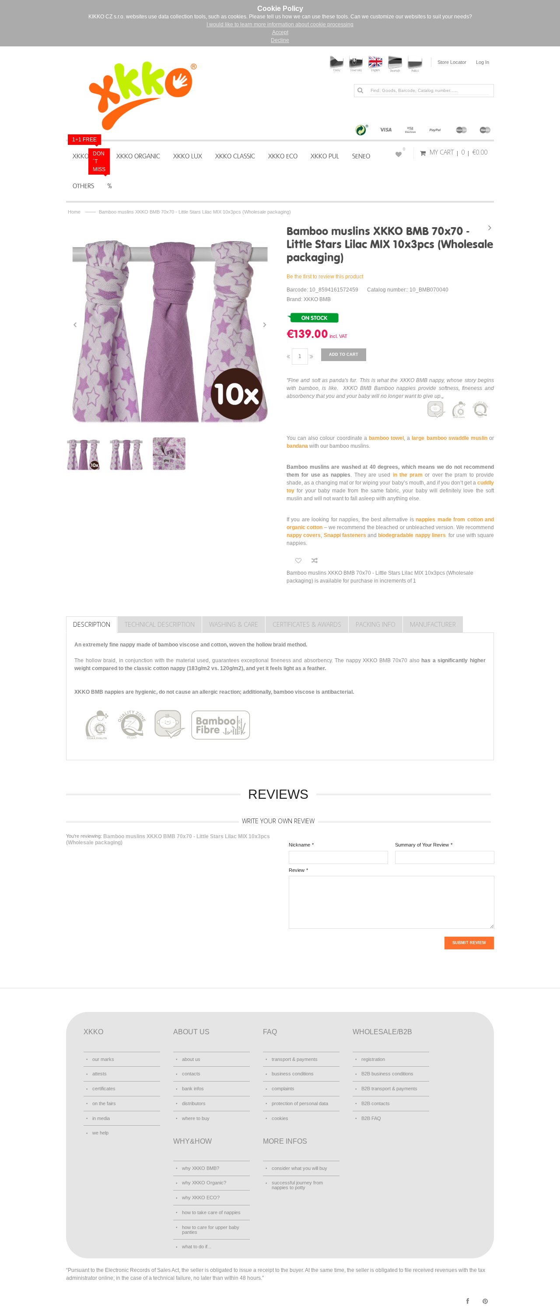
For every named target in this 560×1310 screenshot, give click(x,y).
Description (91, 624)
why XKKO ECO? (201, 1197)
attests (99, 1073)
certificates (104, 1088)
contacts (191, 1073)
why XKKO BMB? (200, 1168)
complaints (283, 1088)
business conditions (293, 1073)
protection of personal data (300, 1103)
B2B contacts (375, 1103)
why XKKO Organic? (204, 1182)
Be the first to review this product (325, 277)
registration (373, 1059)
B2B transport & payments (389, 1088)
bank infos (193, 1088)
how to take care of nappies (211, 1212)
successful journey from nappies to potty (297, 1185)
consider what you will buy (299, 1168)
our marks (103, 1059)
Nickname (299, 844)
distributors (194, 1103)
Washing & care (233, 624)
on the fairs (104, 1103)
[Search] (360, 90)
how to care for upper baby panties (210, 1230)
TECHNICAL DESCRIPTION (160, 624)
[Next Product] (489, 227)
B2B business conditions (387, 1073)
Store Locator (452, 62)
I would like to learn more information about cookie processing (280, 24)
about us (191, 1059)
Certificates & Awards (307, 624)
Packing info (376, 624)
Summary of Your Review (422, 844)
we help (100, 1132)
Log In (482, 62)
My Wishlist (404, 149)
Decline (280, 40)
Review (296, 870)
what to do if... (196, 1246)
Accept (280, 32)
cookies (280, 1118)
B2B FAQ (371, 1118)
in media (101, 1118)
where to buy (196, 1118)
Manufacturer (433, 624)
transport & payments (295, 1059)
